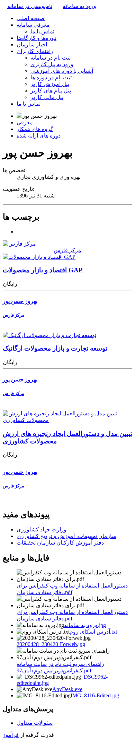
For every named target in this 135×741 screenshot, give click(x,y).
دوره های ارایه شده (39, 136)
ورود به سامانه (79, 6)
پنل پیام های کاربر (50, 91)
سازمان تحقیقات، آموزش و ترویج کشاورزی (66, 536)
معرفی (25, 122)
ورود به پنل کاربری (51, 64)
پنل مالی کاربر (46, 97)
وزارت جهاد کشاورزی (41, 529)
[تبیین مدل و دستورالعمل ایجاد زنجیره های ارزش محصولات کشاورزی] (67, 420)
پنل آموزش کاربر (49, 84)
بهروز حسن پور (20, 301)
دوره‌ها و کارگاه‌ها (36, 38)
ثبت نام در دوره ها (51, 77)
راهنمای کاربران (35, 51)
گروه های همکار (35, 129)
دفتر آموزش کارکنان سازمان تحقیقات (60, 543)
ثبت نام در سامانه (50, 58)
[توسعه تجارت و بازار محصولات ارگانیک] (49, 335)
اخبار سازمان (32, 44)
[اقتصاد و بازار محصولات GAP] (39, 257)
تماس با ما (42, 31)
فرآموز (11, 735)
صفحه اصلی (31, 18)
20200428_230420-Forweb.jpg (51, 644)
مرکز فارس (67, 250)
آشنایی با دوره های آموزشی (61, 71)
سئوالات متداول (35, 723)
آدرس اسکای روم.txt (93, 632)
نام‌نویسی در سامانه (29, 6)
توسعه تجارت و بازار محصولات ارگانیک (55, 348)
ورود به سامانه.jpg (85, 625)
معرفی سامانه (33, 25)
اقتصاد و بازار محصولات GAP (43, 270)
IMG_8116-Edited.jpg (95, 695)
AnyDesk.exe (67, 689)
